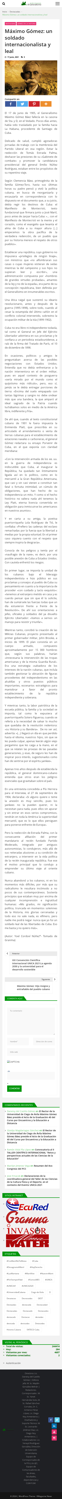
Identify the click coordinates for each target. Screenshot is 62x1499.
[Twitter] (22, 104)
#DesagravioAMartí (15, 1267)
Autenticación (13, 1363)
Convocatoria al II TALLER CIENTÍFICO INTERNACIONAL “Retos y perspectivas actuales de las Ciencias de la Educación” (31, 1154)
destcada (11, 1323)
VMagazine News (44, 1496)
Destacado (27, 1311)
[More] (46, 104)
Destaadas (11, 1304)
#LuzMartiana (13, 1273)
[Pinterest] (34, 104)
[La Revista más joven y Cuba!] (27, 1240)
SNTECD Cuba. (33, 1329)
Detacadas (40, 1323)
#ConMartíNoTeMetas (17, 1261)
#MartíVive (29, 1273)
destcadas (25, 1323)
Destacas (25, 1317)
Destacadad (42, 1304)
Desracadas (27, 1298)
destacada (26, 1304)
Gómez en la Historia (26, 24)
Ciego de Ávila (37, 1292)
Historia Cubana (14, 1329)
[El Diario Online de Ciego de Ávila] (27, 1229)
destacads (11, 1317)
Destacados (43, 1311)
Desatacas (11, 1298)
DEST (40, 1298)
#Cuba (35, 1261)
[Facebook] (10, 104)
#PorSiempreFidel (15, 1279)
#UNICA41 (11, 1286)
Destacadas (10, 24)
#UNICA (48, 1279)
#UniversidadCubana (16, 1292)
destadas (39, 1317)
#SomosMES (34, 1279)
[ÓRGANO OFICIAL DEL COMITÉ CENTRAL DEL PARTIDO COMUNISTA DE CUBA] (27, 1217)
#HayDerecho (36, 1267)
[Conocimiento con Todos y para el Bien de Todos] (27, 1204)
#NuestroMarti (46, 1273)
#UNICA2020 (27, 1286)
